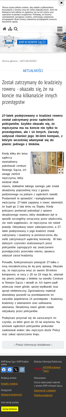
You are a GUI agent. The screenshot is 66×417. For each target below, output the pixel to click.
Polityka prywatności (43, 395)
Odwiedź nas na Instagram (22, 369)
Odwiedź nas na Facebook (3, 369)
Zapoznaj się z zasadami (45, 390)
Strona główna (9, 61)
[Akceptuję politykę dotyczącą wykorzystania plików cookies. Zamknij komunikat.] (61, 2)
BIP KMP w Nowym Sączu (51, 369)
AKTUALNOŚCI (28, 61)
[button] (59, 29)
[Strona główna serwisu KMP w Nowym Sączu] (4, 29)
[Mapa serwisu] (10, 29)
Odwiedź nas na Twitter (16, 369)
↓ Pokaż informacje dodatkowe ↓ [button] (33, 344)
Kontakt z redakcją (9, 383)
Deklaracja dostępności (11, 394)
